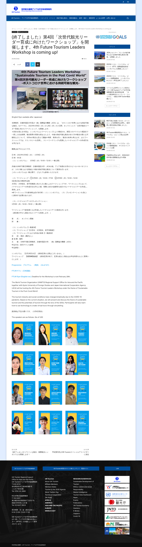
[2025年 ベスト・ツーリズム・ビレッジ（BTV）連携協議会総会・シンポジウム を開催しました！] (99, 67)
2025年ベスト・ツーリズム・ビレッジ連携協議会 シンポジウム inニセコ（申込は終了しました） (118, 78)
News (75, 497)
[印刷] (38, 64)
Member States (50, 487)
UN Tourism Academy (81, 505)
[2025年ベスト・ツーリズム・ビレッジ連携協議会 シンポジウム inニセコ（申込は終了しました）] (99, 79)
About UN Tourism (51, 481)
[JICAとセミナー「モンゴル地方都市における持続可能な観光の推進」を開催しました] (99, 55)
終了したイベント (23, 32)
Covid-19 (76, 516)
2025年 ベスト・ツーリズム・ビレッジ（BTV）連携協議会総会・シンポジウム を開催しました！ (118, 66)
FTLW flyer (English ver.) (22, 277)
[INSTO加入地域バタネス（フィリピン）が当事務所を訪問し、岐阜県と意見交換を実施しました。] (99, 123)
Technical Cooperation (53, 495)
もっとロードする (111, 106)
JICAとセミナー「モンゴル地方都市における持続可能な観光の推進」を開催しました (118, 55)
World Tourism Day (52, 492)
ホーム (14, 29)
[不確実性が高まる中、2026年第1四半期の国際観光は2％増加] (99, 158)
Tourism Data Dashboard (82, 495)
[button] (127, 18)
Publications (77, 503)
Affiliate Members (51, 484)
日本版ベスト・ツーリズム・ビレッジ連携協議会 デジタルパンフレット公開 (118, 145)
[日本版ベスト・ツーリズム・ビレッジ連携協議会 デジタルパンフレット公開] (99, 146)
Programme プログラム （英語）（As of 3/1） (31, 265)
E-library (76, 511)
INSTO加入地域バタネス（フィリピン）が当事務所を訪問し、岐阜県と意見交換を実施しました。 (118, 123)
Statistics (76, 508)
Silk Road (48, 497)
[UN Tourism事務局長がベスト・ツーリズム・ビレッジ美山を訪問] (99, 135)
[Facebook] (27, 64)
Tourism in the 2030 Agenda (55, 489)
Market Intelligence (80, 492)
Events (75, 500)
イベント (20, 29)
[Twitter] (32, 64)
